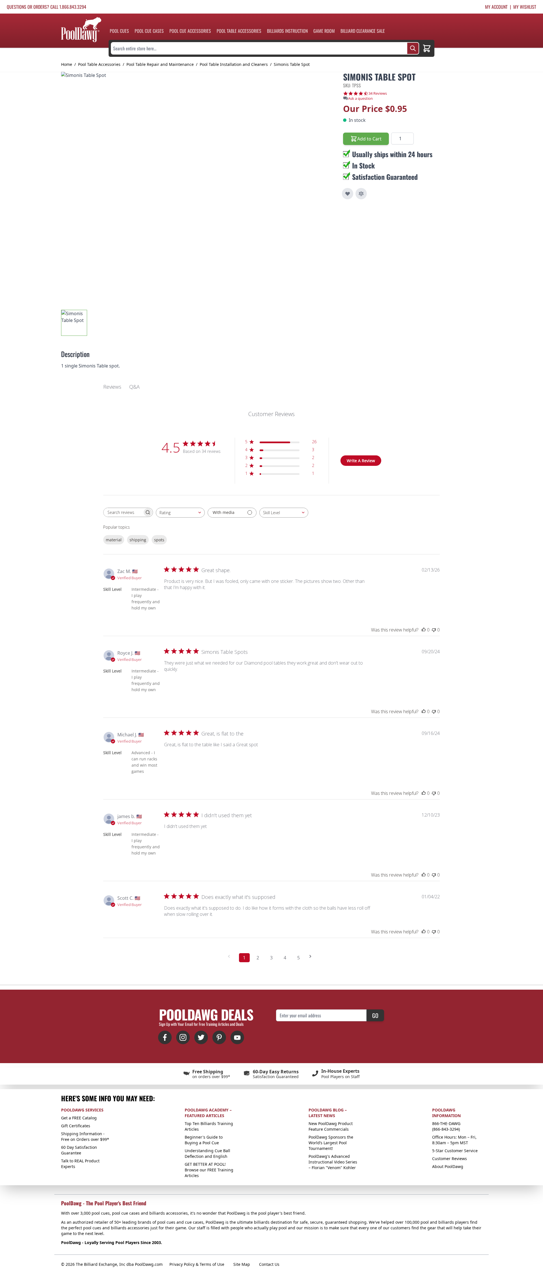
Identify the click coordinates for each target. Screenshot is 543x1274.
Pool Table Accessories (239, 30)
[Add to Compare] (361, 193)
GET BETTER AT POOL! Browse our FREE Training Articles (209, 1169)
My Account (496, 6)
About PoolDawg (447, 1166)
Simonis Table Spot (292, 64)
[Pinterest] (219, 1037)
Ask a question (360, 98)
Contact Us (269, 1264)
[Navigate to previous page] (230, 956)
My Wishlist (524, 6)
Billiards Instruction (287, 30)
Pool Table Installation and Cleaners (234, 64)
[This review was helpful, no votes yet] (424, 630)
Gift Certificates (75, 1125)
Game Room (324, 30)
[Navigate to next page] (312, 956)
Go (375, 1015)
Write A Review (361, 460)
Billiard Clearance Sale (363, 30)
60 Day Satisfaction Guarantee (79, 1150)
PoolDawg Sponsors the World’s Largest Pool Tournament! (331, 1142)
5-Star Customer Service (455, 1150)
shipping (138, 539)
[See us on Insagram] (183, 1037)
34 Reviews (378, 93)
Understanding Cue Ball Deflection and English (207, 1153)
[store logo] (81, 29)
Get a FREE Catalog (79, 1118)
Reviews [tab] (112, 386)
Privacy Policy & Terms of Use (196, 1264)
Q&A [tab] (134, 386)
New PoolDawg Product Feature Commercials (331, 1126)
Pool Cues (119, 30)
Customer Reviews (449, 1158)
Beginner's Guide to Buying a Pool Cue (204, 1139)
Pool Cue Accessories (190, 30)
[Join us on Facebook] (165, 1037)
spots (159, 539)
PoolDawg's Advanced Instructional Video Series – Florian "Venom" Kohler (333, 1162)
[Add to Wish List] (347, 193)
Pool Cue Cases (149, 30)
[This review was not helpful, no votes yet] (434, 630)
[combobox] (180, 513)
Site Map (241, 1264)
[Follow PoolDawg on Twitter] (201, 1037)
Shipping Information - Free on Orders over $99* (85, 1136)
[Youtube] (237, 1037)
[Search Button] (413, 48)
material (114, 539)
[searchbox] (123, 512)
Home (66, 64)
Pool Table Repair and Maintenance (160, 64)
